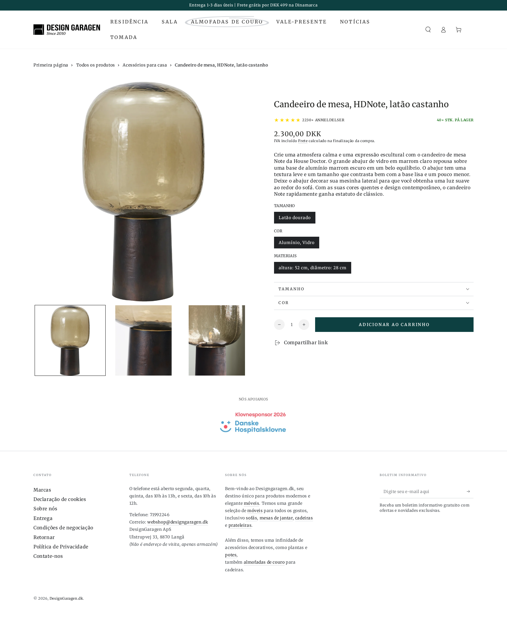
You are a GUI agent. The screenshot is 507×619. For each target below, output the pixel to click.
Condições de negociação (63, 528)
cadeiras (304, 518)
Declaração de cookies (59, 499)
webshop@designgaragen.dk (177, 522)
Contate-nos (48, 556)
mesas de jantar (276, 518)
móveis (251, 503)
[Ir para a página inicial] (66, 29)
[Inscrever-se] (470, 491)
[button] (428, 29)
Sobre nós (45, 508)
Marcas (42, 490)
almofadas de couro (264, 562)
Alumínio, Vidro (296, 244)
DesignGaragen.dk (66, 598)
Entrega (43, 518)
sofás (251, 518)
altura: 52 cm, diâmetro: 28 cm (312, 269)
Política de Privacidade (60, 547)
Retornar (44, 537)
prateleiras (240, 525)
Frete (303, 141)
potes (230, 554)
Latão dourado (294, 219)
